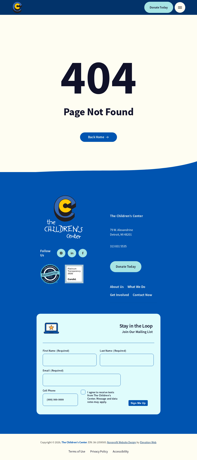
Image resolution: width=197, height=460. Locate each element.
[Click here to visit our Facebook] (82, 253)
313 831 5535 (118, 246)
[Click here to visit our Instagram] (61, 253)
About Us (117, 286)
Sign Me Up (138, 403)
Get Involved (119, 295)
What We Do (136, 286)
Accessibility (121, 451)
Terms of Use (76, 451)
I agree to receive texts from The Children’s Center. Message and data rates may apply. (102, 397)
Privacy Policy (99, 451)
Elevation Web (148, 442)
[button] (180, 7)
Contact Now (142, 295)
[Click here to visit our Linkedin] (72, 253)
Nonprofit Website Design (121, 442)
